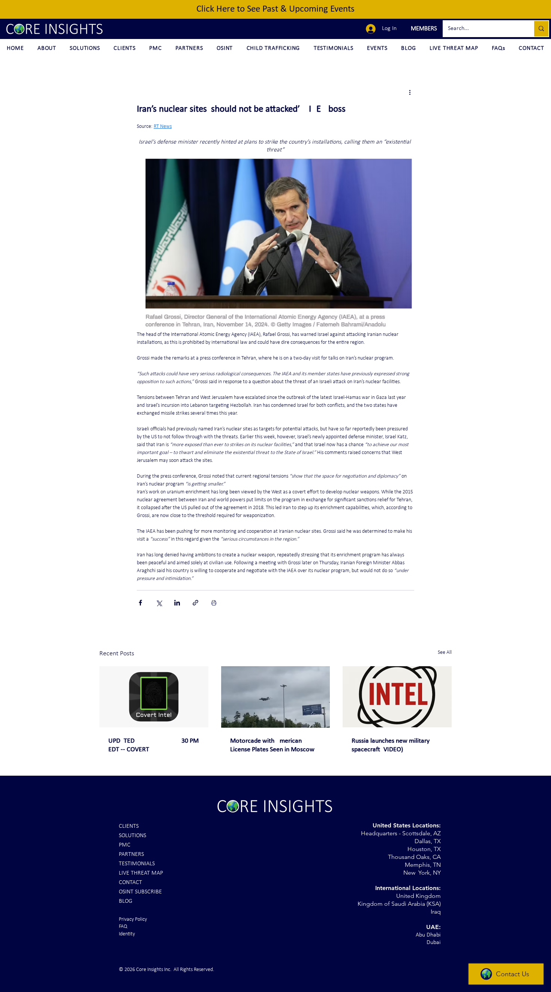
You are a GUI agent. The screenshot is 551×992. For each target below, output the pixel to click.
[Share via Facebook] (140, 602)
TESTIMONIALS (137, 864)
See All (445, 652)
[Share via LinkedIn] (177, 602)
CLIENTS (129, 826)
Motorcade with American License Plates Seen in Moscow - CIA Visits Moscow (274, 745)
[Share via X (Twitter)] (158, 602)
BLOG (125, 901)
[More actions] (409, 92)
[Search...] (540, 28)
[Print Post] (213, 602)
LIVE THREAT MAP (141, 873)
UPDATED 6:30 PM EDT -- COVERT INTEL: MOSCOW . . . (153, 745)
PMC (124, 845)
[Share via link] (195, 602)
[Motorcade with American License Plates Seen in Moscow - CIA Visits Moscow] (275, 697)
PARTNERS (131, 854)
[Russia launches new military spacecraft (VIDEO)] (397, 696)
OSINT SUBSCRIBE (140, 892)
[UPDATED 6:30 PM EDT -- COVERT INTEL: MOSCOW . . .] (153, 696)
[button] (423, 28)
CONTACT (130, 883)
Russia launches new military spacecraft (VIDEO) (391, 745)
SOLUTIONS (132, 836)
